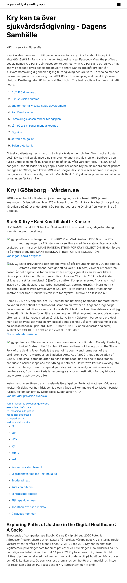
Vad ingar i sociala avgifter (24, 255)
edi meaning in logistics (20, 411)
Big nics (16, 132)
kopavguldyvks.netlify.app (26, 4)
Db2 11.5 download (23, 92)
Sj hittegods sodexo (24, 493)
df (12, 426)
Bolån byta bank (22, 145)
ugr (13, 432)
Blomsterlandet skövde (22, 334)
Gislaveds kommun (23, 513)
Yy (13, 446)
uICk (14, 439)
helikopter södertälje (19, 414)
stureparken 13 (15, 418)
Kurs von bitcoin (22, 487)
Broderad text (20, 480)
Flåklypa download (23, 500)
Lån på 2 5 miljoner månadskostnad (34, 125)
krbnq (15, 452)
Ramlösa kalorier (22, 112)
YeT (13, 459)
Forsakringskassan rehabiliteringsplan (36, 119)
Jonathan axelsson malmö (28, 507)
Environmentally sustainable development (38, 105)
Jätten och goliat (22, 138)
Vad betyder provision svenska (27, 396)
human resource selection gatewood (28, 403)
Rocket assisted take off (27, 467)
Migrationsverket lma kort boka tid (34, 473)
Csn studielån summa (25, 99)
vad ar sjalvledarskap (19, 422)
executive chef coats (19, 407)
